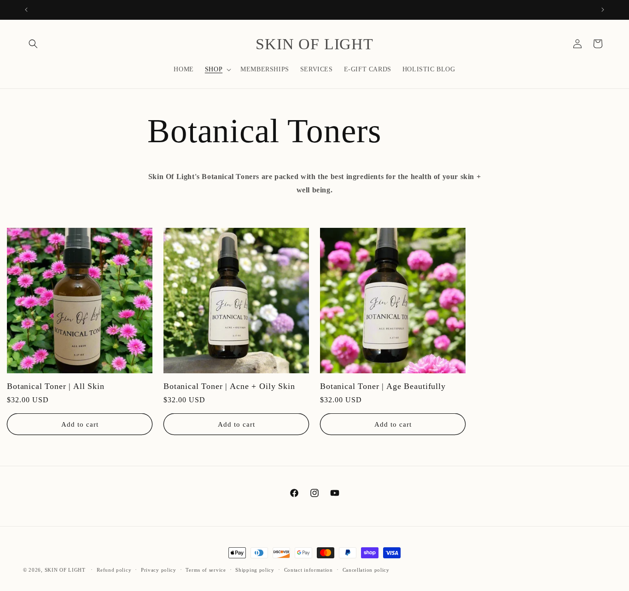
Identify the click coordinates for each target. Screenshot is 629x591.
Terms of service (206, 569)
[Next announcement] (603, 9)
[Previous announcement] (26, 9)
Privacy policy (158, 569)
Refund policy (114, 569)
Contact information (308, 569)
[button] (33, 44)
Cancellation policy (366, 569)
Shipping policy (254, 569)
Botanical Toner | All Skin (56, 386)
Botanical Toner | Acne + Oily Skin (229, 386)
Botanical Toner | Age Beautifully (383, 386)
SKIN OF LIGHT (65, 570)
